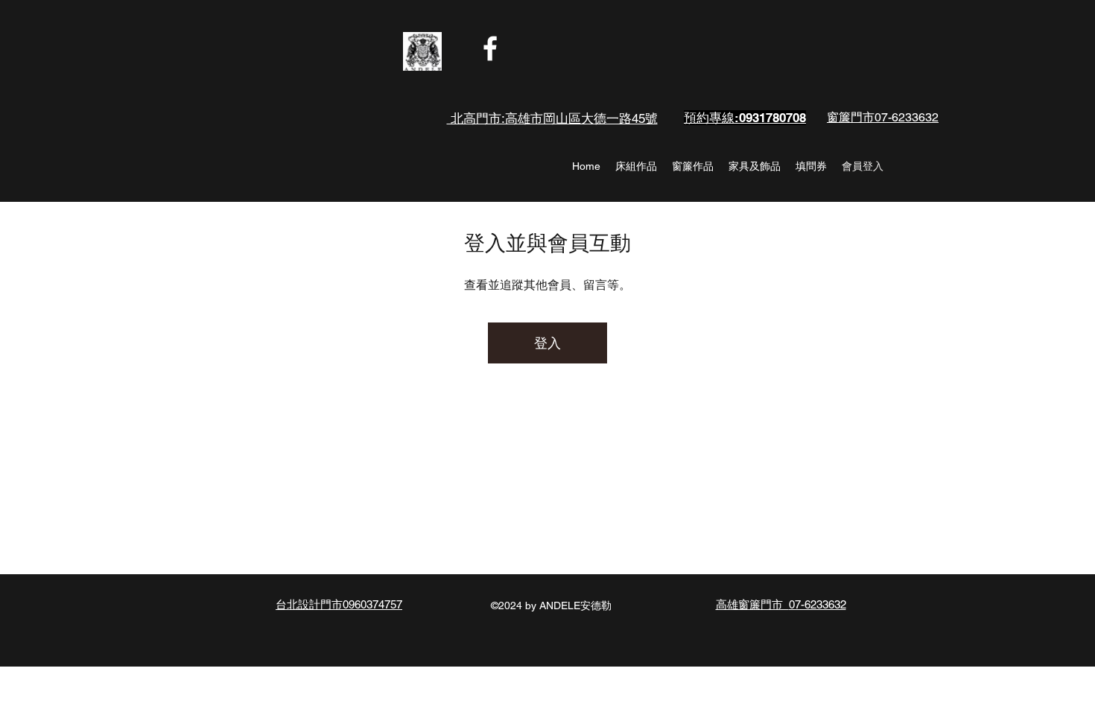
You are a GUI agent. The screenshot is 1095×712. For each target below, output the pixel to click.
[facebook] (490, 48)
